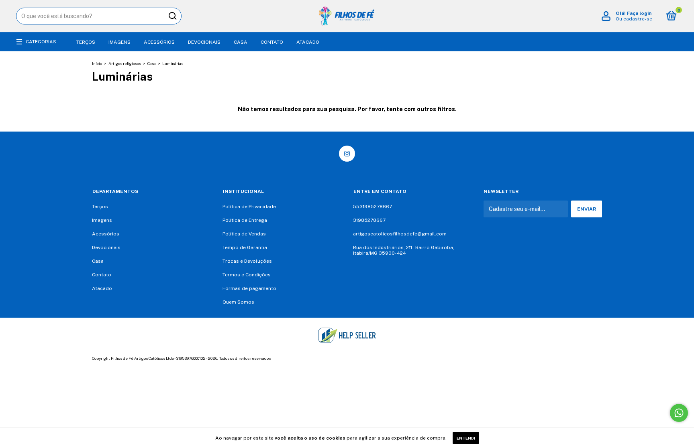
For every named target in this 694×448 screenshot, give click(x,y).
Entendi (466, 438)
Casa (240, 42)
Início (97, 63)
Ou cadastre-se (634, 19)
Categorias (41, 42)
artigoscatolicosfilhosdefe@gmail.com (400, 234)
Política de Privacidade (249, 206)
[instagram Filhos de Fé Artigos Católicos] (347, 154)
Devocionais (204, 42)
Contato (272, 42)
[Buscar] (172, 16)
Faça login (639, 13)
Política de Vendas (244, 234)
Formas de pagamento (249, 288)
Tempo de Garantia (244, 247)
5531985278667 (372, 206)
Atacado (307, 42)
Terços (85, 42)
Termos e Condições (246, 275)
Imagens (119, 42)
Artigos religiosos (124, 63)
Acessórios (159, 42)
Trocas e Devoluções (247, 261)
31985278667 (369, 220)
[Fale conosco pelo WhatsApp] (679, 413)
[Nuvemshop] (577, 359)
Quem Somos (238, 302)
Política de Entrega (244, 220)
